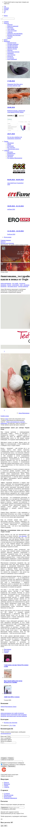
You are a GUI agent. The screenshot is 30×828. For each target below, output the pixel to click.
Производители (11, 42)
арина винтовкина (6, 283)
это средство (23, 536)
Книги (9, 38)
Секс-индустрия (11, 30)
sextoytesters (15, 285)
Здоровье (9, 36)
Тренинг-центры (12, 48)
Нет (15, 725)
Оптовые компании (12, 44)
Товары (6, 141)
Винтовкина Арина (10, 706)
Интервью (10, 27)
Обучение (10, 156)
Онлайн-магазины (12, 45)
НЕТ (5, 825)
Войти (6, 15)
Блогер (9, 285)
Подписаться (4, 807)
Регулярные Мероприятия (14, 158)
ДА (2, 825)
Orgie (6, 418)
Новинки (10, 24)
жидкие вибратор (23, 286)
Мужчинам (10, 146)
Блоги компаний (12, 59)
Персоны (9, 50)
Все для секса (11, 147)
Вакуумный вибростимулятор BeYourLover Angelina (13, 681)
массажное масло (12, 286)
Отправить (4, 758)
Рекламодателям (8, 795)
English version (5, 416)
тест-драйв (15, 283)
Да (11, 725)
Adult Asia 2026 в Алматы (12, 697)
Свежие (6, 652)
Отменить (10, 758)
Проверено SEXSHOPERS (14, 33)
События (9, 32)
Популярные (7, 649)
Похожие (6, 651)
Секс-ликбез (10, 29)
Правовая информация (10, 798)
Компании (7, 41)
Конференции (11, 153)
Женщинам (10, 143)
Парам (9, 144)
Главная (6, 21)
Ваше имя (4, 736)
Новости (6, 23)
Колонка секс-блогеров (13, 35)
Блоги (5, 39)
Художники (10, 57)
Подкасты (10, 56)
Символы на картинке (7, 759)
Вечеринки (10, 155)
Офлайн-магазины (12, 47)
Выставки (10, 152)
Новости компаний (12, 26)
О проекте (7, 793)
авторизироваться (6, 733)
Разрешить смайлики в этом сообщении (14, 764)
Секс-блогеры (11, 54)
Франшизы (10, 53)
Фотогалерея (7, 237)
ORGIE (3, 706)
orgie (21, 285)
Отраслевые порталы (13, 51)
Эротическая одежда (13, 149)
